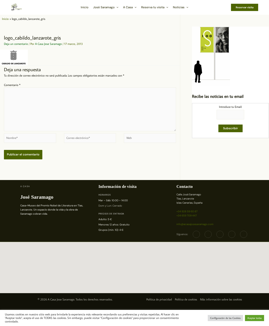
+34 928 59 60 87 (187, 211)
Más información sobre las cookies (221, 299)
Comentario (12, 85)
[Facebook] (196, 234)
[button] (116, 7)
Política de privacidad (159, 299)
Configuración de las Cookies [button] (225, 318)
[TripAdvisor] (231, 234)
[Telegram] (220, 234)
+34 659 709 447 (186, 215)
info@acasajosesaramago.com (194, 224)
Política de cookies (186, 299)
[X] (208, 234)
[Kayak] (243, 234)
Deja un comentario (16, 44)
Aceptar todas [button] (254, 318)
